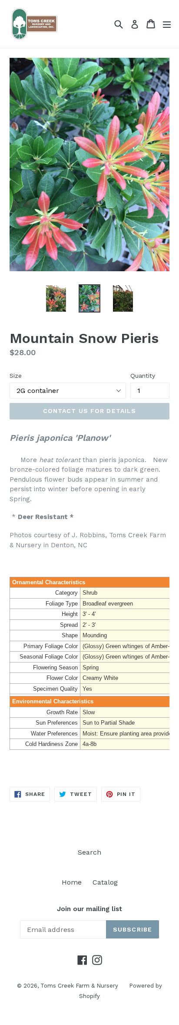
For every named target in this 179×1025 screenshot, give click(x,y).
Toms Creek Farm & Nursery (79, 985)
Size (16, 375)
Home (72, 882)
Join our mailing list (89, 909)
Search (89, 852)
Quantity (142, 375)
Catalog (105, 882)
